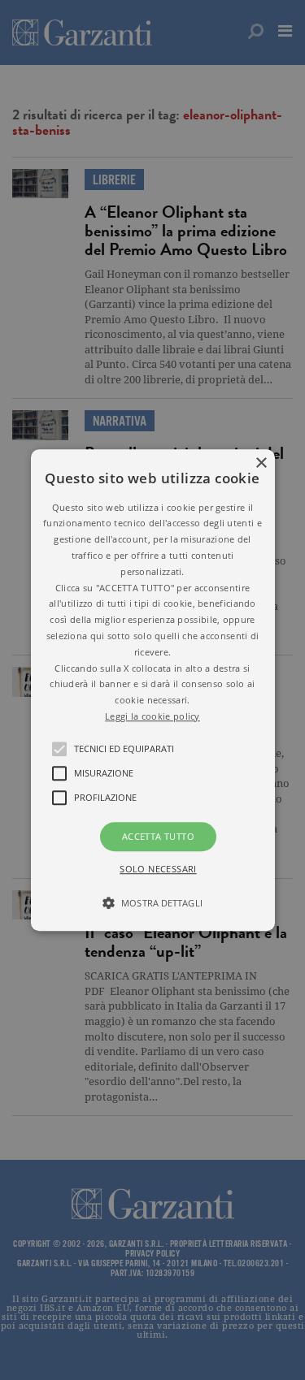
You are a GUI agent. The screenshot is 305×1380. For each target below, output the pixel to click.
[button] (153, 690)
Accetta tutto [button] (158, 836)
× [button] (261, 463)
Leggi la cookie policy (152, 716)
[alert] (152, 690)
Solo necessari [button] (158, 869)
